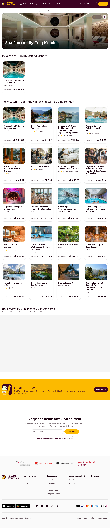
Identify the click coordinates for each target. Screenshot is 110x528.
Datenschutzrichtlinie (44, 438)
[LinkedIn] (37, 506)
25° (97, 17)
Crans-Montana (20, 11)
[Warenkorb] (80, 4)
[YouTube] (47, 506)
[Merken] (105, 17)
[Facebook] (42, 506)
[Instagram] (52, 506)
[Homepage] (9, 4)
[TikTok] (57, 506)
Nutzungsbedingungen (61, 438)
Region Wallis (7, 11)
